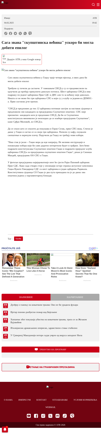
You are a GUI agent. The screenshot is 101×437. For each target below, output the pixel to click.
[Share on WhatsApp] (25, 33)
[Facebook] (36, 416)
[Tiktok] (65, 416)
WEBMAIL (51, 407)
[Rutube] (57, 416)
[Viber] (72, 416)
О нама (8, 400)
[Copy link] (5, 33)
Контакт (41, 400)
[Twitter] (50, 416)
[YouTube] (29, 416)
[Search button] (93, 4)
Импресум (24, 400)
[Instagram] (43, 416)
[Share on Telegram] (15, 33)
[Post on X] (20, 33)
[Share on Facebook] (10, 33)
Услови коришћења (85, 400)
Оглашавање (60, 400)
